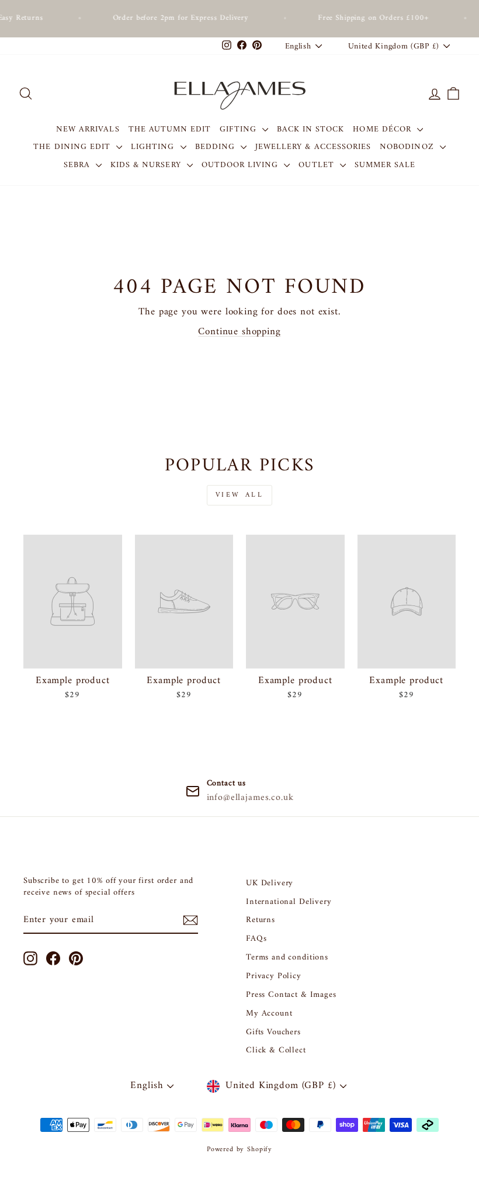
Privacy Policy (273, 976)
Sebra (78, 165)
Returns (260, 920)
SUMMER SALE (385, 165)
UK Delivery (269, 883)
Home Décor (383, 129)
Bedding (216, 147)
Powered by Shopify (239, 1150)
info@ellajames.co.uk (250, 797)
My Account (269, 1013)
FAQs (256, 938)
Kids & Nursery (147, 165)
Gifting (239, 129)
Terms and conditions (287, 957)
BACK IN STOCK (311, 129)
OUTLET (317, 165)
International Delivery (289, 902)
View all (240, 495)
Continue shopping (239, 332)
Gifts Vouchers (273, 1032)
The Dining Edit (73, 147)
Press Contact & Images (291, 995)
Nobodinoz (408, 147)
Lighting (154, 147)
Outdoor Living (242, 165)
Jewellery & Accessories (313, 147)
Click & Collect (276, 1050)
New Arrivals (88, 129)
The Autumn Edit (170, 129)
